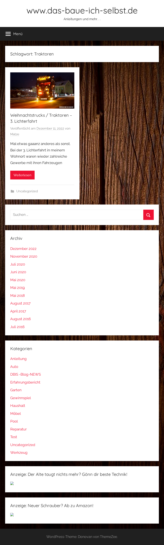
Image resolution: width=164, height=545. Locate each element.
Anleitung (18, 359)
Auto (14, 366)
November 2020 (23, 256)
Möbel (15, 413)
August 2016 (20, 319)
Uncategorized (27, 191)
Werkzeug (19, 452)
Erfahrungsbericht (25, 382)
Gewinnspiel (20, 398)
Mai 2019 (17, 287)
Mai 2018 (17, 295)
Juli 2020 (17, 264)
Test (13, 437)
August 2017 (20, 303)
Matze (14, 134)
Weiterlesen (22, 175)
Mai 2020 (17, 280)
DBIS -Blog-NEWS (25, 374)
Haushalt (17, 405)
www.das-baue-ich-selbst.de (82, 10)
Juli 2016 (17, 327)
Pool (14, 421)
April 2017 (18, 311)
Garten (16, 390)
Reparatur (18, 429)
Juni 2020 (18, 272)
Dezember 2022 (23, 248)
